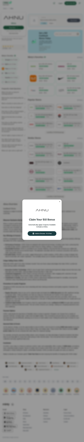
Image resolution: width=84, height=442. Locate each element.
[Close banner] (60, 202)
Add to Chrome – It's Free (43, 233)
